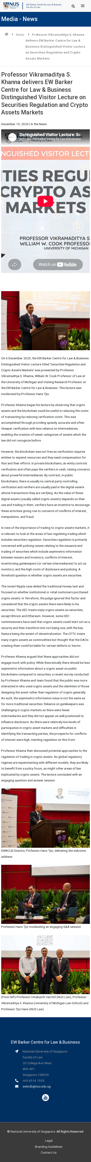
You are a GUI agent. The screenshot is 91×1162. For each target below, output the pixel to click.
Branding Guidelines (48, 1146)
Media (20, 34)
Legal (48, 1140)
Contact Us (48, 1152)
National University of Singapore (32, 1131)
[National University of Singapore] (11, 5)
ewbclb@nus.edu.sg (37, 1086)
